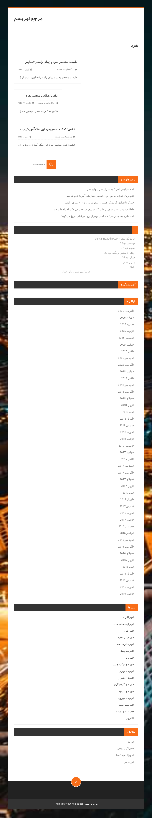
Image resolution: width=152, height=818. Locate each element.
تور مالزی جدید (125, 644)
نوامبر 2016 (126, 533)
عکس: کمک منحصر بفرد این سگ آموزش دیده (47, 129)
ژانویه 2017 (126, 519)
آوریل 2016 (126, 573)
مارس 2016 (126, 580)
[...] (19, 77)
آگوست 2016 (125, 546)
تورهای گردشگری (123, 684)
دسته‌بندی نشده (124, 711)
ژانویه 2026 (126, 331)
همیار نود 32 (128, 257)
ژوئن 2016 (127, 560)
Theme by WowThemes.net (68, 803)
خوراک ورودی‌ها (124, 748)
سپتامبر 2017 (125, 465)
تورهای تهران (126, 671)
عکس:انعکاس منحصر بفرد (42, 95)
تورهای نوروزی (125, 698)
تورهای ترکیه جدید (123, 664)
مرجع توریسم (28, 18)
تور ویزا (129, 657)
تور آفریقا (128, 617)
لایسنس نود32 (127, 243)
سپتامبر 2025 (125, 358)
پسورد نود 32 (128, 248)
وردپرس (128, 762)
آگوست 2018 (125, 391)
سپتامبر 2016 (125, 540)
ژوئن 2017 (127, 486)
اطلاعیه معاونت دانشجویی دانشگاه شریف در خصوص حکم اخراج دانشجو (93, 209)
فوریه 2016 (126, 587)
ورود (130, 741)
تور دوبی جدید (125, 637)
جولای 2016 (126, 553)
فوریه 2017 (126, 513)
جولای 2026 (126, 317)
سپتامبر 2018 (125, 385)
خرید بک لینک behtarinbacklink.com (115, 238)
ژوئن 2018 (127, 405)
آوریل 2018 (126, 418)
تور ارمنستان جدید (123, 624)
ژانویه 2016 (126, 593)
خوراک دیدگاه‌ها (124, 755)
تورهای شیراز (125, 677)
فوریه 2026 (126, 324)
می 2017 (128, 492)
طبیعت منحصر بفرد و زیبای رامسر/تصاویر (51, 62)
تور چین (128, 630)
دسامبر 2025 (125, 337)
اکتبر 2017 (127, 459)
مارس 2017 (126, 506)
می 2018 (128, 412)
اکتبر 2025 (127, 351)
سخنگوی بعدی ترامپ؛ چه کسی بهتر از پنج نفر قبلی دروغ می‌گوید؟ (96, 216)
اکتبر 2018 (127, 378)
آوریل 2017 (126, 499)
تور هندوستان (126, 650)
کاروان (129, 718)
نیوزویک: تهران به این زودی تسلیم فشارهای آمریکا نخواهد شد (100, 196)
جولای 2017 (126, 479)
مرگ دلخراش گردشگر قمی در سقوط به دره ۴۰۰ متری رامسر (98, 202)
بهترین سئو (129, 262)
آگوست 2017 (125, 472)
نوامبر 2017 (126, 452)
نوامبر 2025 (126, 344)
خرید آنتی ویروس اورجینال (76, 271)
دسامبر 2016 (125, 526)
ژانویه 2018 (126, 438)
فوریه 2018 (126, 432)
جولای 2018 (126, 398)
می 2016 (128, 566)
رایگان (131, 266)
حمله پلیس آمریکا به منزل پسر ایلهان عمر (110, 189)
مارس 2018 (126, 425)
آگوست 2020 (125, 364)
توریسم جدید (126, 704)
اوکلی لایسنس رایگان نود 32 (119, 252)
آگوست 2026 (125, 311)
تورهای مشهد (126, 691)
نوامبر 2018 (126, 371)
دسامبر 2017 (125, 445)
